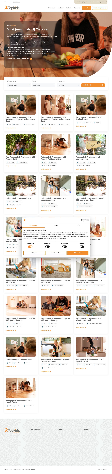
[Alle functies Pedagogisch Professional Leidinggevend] (43, 85)
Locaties (60, 8)
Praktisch (68, 8)
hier (17, 55)
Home (8, 25)
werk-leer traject (50, 53)
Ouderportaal (100, 2)
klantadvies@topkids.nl (66, 437)
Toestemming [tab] (33, 225)
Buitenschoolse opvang (37, 438)
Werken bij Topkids (82, 2)
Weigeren (34, 252)
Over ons (76, 8)
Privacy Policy (8, 469)
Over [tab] (79, 225)
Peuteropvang (35, 436)
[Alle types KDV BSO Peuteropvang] (68, 85)
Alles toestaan (78, 252)
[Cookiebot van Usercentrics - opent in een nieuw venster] (82, 220)
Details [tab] (56, 225)
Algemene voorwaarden (28, 469)
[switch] (47, 246)
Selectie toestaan (56, 252)
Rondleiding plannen (100, 8)
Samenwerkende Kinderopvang (23, 454)
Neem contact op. (93, 436)
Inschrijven (87, 8)
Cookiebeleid (17, 469)
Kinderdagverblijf (35, 434)
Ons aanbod (51, 8)
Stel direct (17, 2)
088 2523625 (64, 434)
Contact (92, 2)
